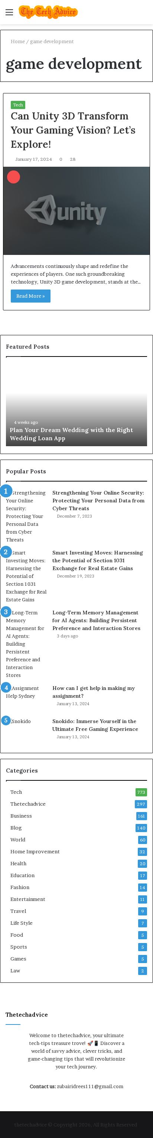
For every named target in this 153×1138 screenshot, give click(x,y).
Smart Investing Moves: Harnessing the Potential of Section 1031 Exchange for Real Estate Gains (97, 560)
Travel (18, 911)
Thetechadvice (28, 804)
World (17, 840)
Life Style (21, 923)
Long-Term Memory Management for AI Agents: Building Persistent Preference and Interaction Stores (96, 620)
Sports (18, 947)
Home (17, 41)
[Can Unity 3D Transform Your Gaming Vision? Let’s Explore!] (76, 211)
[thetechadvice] (48, 12)
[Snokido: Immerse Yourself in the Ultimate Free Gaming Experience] (26, 731)
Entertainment (27, 899)
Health (18, 863)
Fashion (19, 887)
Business (21, 816)
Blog (16, 828)
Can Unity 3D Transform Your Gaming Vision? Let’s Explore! (73, 129)
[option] (76, 405)
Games (18, 959)
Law (15, 971)
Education (22, 875)
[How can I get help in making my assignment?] (26, 698)
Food (16, 935)
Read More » (30, 296)
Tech (18, 105)
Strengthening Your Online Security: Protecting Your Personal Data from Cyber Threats (98, 500)
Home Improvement (35, 851)
